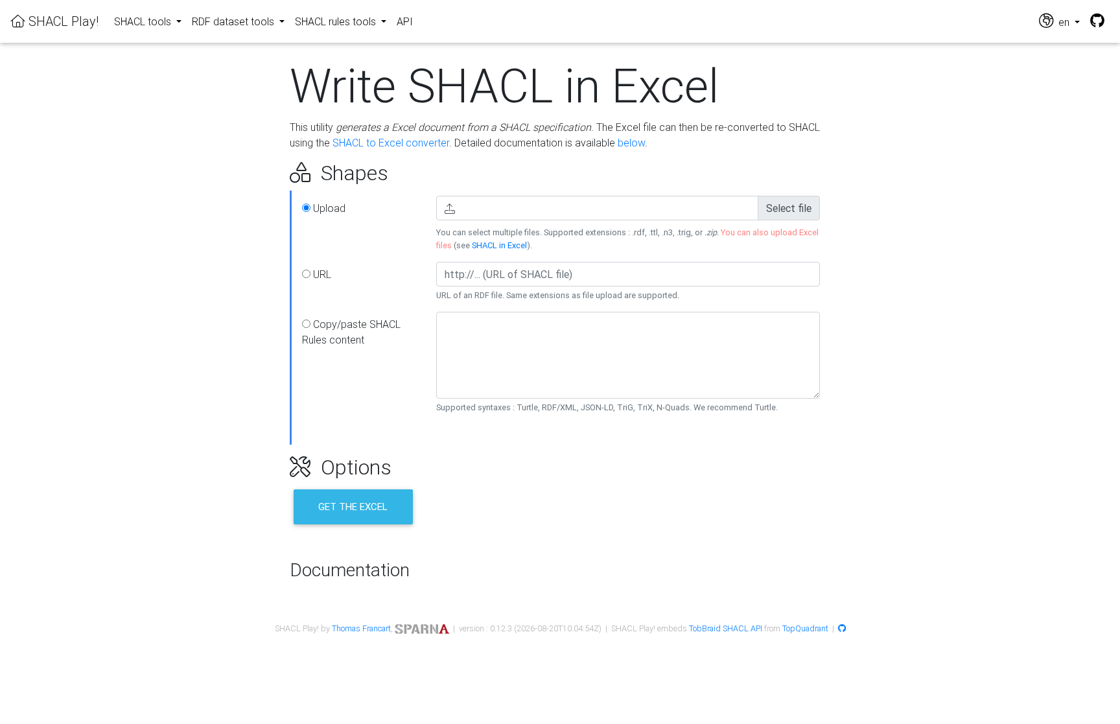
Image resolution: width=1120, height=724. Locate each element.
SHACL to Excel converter (390, 142)
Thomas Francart (361, 628)
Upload (327, 208)
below (631, 142)
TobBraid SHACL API (725, 628)
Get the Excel (353, 506)
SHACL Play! (62, 21)
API (405, 21)
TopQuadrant (805, 628)
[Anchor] (275, 173)
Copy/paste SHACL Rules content (351, 332)
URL (320, 274)
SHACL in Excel (499, 245)
